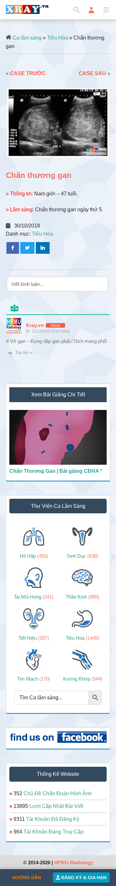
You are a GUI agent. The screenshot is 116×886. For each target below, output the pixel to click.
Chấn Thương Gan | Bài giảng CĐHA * (55, 471)
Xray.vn (27, 9)
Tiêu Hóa (57, 38)
